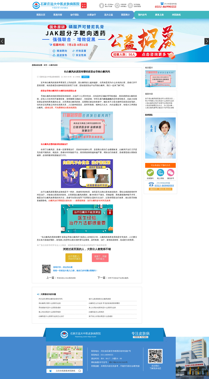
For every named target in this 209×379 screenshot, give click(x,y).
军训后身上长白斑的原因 (66, 278)
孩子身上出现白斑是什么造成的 (100, 316)
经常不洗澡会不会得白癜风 (118, 278)
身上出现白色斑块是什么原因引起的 (102, 308)
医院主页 (41, 15)
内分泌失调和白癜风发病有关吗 (50, 299)
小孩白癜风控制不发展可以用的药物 (158, 103)
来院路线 (176, 15)
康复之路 (159, 15)
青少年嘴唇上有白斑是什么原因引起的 (159, 101)
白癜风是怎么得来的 (96, 312)
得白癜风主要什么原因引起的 (50, 303)
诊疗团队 (74, 15)
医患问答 (57, 15)
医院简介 (125, 15)
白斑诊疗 (91, 15)
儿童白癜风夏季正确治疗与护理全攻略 (159, 108)
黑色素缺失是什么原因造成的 (50, 308)
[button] (2, 41)
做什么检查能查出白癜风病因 (100, 299)
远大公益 (108, 15)
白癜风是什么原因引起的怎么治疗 (51, 316)
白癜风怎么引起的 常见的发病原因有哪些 (104, 303)
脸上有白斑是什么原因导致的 (50, 312)
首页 (45, 65)
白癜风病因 (53, 65)
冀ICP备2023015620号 (118, 362)
